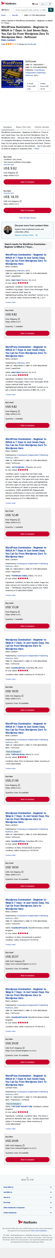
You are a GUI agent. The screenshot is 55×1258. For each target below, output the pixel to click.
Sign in (43, 4)
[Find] (51, 10)
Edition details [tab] (42, 127)
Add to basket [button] (27, 181)
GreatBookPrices (18, 668)
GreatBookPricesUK (19, 927)
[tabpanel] (26, 140)
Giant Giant (16, 280)
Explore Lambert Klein (24, 235)
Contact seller (10, 302)
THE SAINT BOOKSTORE (21, 1106)
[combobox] (31, 10)
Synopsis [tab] (7, 127)
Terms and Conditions (39, 1231)
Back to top (27, 1180)
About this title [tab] (23, 127)
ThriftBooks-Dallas (19, 575)
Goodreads (31, 44)
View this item (9, 165)
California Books (18, 754)
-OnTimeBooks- (18, 467)
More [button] (37, 148)
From (31, 86)
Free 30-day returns (27, 218)
